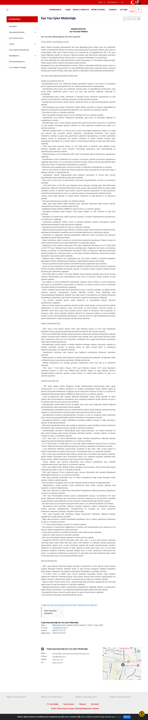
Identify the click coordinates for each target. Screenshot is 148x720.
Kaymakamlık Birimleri (16, 32)
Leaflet (139, 679)
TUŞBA (68, 10)
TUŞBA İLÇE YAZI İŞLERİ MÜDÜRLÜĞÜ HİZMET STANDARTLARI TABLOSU (69, 605)
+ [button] (105, 653)
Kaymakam (13, 26)
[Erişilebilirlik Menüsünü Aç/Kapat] (142, 714)
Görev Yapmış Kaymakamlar (19, 50)
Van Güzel (95, 704)
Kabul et (127, 717)
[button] (134, 18)
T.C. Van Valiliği (52, 704)
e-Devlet (100, 2)
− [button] (105, 656)
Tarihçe (11, 44)
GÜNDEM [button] (112, 10)
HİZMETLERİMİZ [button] (98, 10)
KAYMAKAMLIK (14, 19)
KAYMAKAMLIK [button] (55, 10)
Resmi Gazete (68, 704)
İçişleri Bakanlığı (112, 2)
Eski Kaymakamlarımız (17, 62)
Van (122, 2)
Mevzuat (82, 704)
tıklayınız (118, 717)
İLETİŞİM (123, 10)
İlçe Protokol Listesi (16, 38)
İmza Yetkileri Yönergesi (17, 67)
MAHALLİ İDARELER (81, 10)
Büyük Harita (110, 650)
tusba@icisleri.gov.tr (60, 628)
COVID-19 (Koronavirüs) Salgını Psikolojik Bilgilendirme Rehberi (75, 709)
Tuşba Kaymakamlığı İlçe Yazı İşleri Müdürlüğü (67, 649)
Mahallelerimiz (14, 56)
